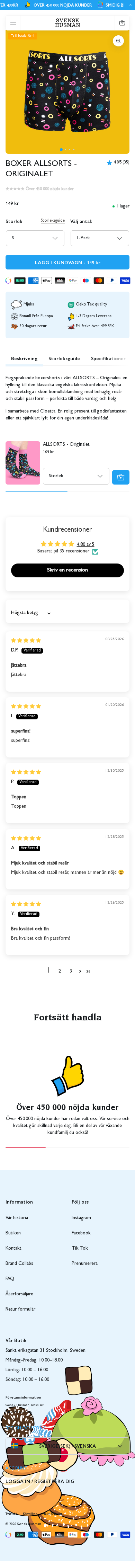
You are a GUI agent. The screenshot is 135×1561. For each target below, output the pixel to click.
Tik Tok (80, 1248)
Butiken (13, 1233)
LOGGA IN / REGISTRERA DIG (40, 1481)
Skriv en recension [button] (67, 570)
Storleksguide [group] (64, 358)
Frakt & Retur (52, 1514)
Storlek (14, 221)
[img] (26, 641)
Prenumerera (85, 1263)
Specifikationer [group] (108, 358)
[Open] (13, 22)
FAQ (10, 1279)
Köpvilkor (30, 1514)
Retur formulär (20, 1309)
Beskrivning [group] (24, 358)
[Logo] (67, 23)
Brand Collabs (19, 1263)
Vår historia (17, 1218)
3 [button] (71, 971)
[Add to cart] (120, 477)
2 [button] (59, 971)
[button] (61, 149)
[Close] (129, 5)
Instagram (81, 1218)
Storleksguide (53, 221)
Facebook (81, 1233)
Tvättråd (11, 1514)
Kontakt (13, 1248)
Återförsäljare (19, 1294)
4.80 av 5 (85, 544)
